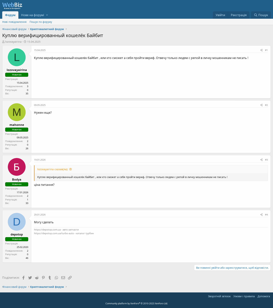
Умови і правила (244, 296)
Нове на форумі (32, 15)
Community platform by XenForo (136, 303)
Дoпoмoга (264, 296)
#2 (266, 105)
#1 (266, 50)
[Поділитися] (261, 50)
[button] (47, 15)
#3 (266, 159)
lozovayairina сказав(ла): (52, 169)
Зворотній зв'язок (219, 296)
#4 (266, 214)
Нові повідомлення (14, 22)
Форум (10, 15)
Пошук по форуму (41, 22)
